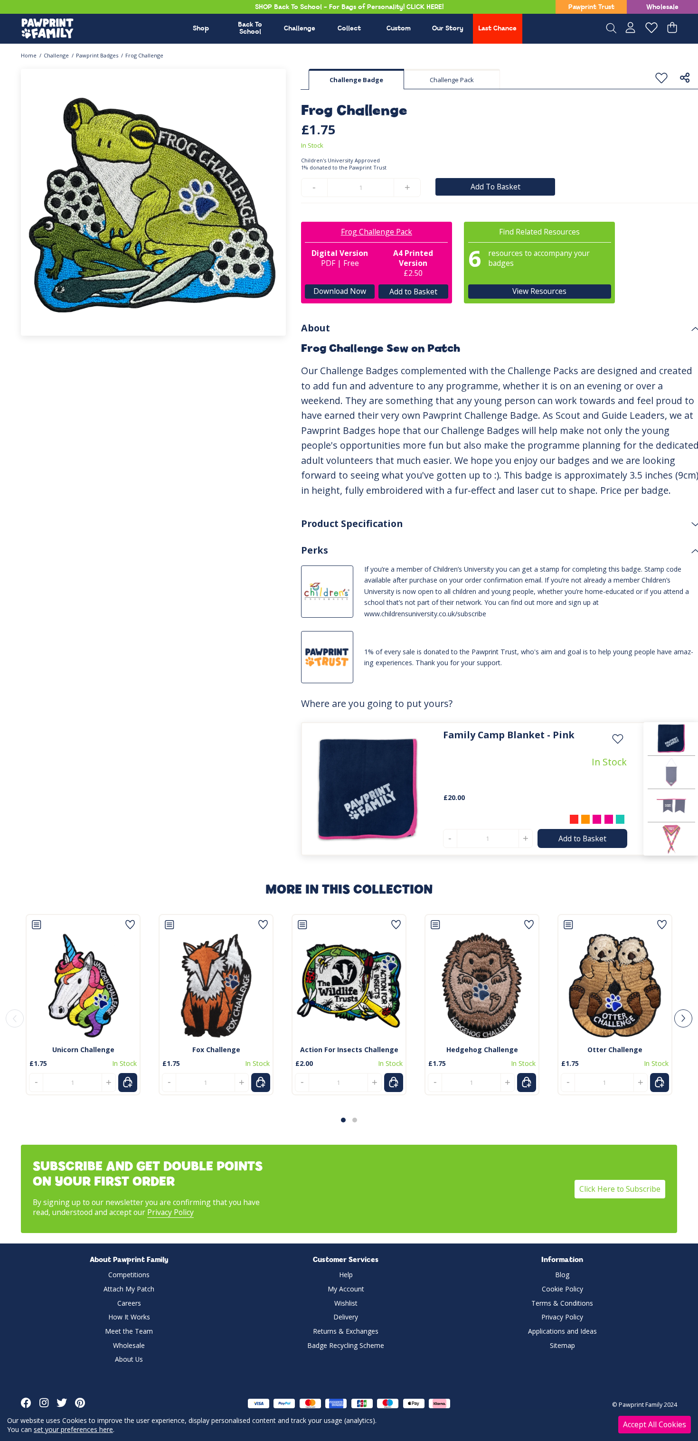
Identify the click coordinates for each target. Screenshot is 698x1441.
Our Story (447, 29)
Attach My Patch (129, 1288)
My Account (346, 1288)
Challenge (299, 29)
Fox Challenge (216, 1049)
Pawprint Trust (591, 7)
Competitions (129, 1274)
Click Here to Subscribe (619, 1189)
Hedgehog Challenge (482, 1049)
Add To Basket (495, 186)
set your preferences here (73, 1429)
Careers (129, 1303)
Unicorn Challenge (83, 1049)
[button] (343, 1120)
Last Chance (497, 29)
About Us (129, 1359)
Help (346, 1274)
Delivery (345, 1316)
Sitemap (562, 1345)
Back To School (250, 28)
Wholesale (662, 7)
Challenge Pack (452, 79)
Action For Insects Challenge (349, 1049)
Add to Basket (413, 291)
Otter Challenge (614, 1049)
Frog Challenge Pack (376, 231)
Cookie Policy (562, 1288)
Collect (349, 29)
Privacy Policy (170, 1212)
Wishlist (346, 1303)
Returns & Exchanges (345, 1331)
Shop (201, 29)
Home (29, 55)
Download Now (339, 291)
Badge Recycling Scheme (345, 1345)
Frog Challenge (144, 55)
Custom (399, 29)
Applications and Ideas (562, 1331)
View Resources (539, 291)
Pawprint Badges (97, 55)
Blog (562, 1274)
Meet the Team (129, 1331)
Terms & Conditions (562, 1303)
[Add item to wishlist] (661, 78)
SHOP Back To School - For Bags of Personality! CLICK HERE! (349, 7)
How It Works (129, 1316)
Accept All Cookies (654, 1424)
